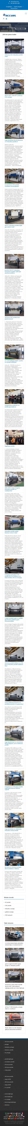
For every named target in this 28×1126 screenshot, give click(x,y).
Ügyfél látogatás (18, 6)
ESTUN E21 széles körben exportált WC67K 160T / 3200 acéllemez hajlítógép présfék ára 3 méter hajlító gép (14, 986)
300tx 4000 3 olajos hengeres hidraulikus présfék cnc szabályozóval (12, 489)
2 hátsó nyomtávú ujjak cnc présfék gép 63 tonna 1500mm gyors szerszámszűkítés (14, 620)
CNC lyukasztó (8, 915)
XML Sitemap (19, 1123)
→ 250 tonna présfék (8, 1082)
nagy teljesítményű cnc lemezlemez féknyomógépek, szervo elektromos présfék (14, 743)
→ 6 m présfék (6, 1087)
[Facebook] (4, 19)
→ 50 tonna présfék (8, 1064)
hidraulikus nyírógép (10, 908)
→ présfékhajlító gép (8, 1059)
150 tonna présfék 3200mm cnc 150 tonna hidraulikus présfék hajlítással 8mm (14, 664)
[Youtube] (6, 19)
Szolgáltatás (9, 6)
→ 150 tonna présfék (8, 1067)
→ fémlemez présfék (8, 1050)
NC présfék (7, 902)
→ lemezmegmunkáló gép (9, 1102)
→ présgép (6, 1044)
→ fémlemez (6, 1105)
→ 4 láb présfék (7, 1070)
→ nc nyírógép (6, 1099)
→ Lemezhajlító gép (8, 1093)
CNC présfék (8, 905)
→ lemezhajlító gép (7, 1096)
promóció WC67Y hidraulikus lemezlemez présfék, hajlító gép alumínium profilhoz (13, 272)
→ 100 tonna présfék (8, 1041)
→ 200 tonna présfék (8, 1076)
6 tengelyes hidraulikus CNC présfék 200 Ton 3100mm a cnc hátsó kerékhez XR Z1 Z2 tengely (13, 576)
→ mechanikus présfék (8, 1061)
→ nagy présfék (7, 1079)
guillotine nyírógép (9, 912)
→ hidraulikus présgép (8, 1047)
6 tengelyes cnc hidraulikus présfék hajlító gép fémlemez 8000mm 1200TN (14, 788)
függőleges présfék (10, 446)
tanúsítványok (14, 8)
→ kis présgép (6, 1052)
